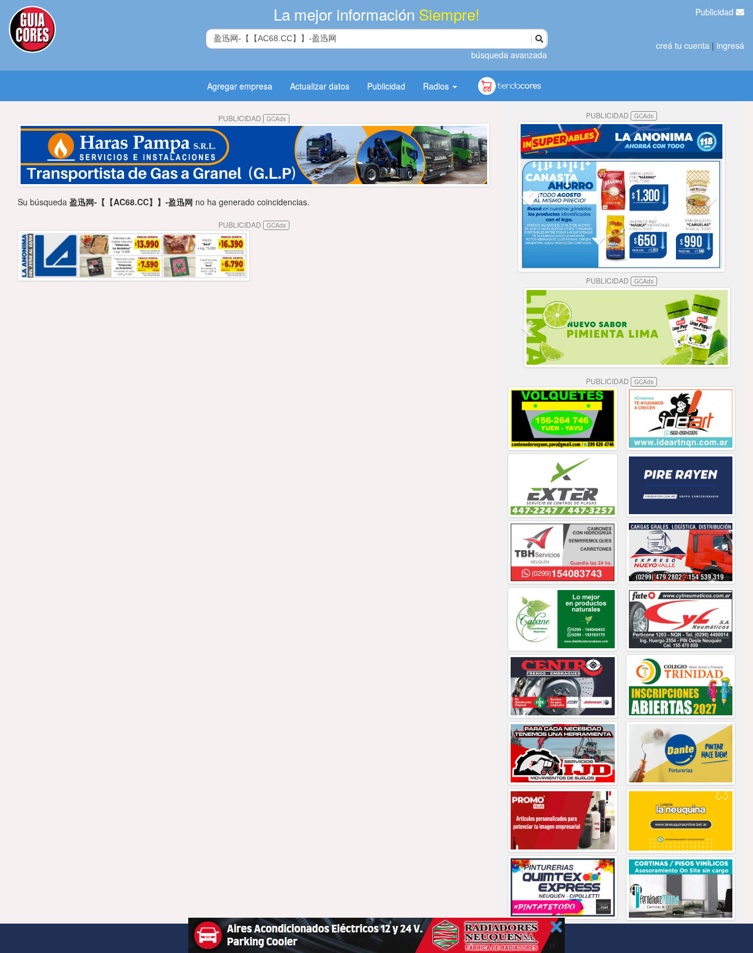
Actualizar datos (319, 86)
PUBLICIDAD (252, 118)
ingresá (730, 45)
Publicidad (715, 12)
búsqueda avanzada (509, 55)
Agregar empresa (239, 86)
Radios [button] (437, 86)
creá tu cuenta (682, 45)
